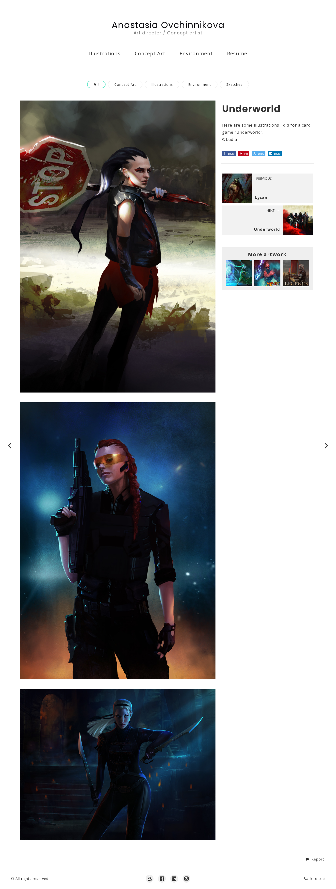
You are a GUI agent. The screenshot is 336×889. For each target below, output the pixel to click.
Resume (237, 53)
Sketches (234, 84)
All (96, 84)
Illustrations (105, 53)
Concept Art (150, 53)
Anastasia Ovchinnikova (168, 25)
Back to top (314, 878)
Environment (196, 53)
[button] (314, 859)
